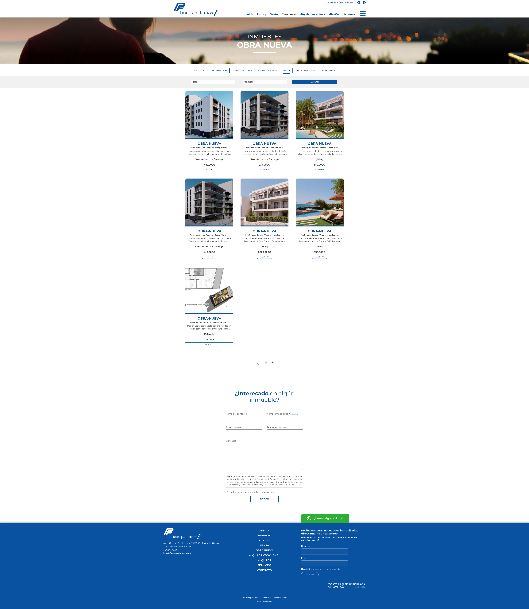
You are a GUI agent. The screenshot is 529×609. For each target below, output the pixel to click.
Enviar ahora (310, 574)
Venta (274, 14)
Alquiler (334, 14)
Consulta (231, 441)
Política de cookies (280, 598)
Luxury (261, 14)
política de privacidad (263, 492)
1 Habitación (219, 70)
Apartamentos (305, 70)
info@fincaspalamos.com (177, 553)
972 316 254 (347, 2)
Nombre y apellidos (282, 414)
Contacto (264, 570)
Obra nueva (288, 14)
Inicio (249, 14)
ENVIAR (264, 499)
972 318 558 (331, 2)
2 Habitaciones (242, 70)
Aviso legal (266, 598)
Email (234, 427)
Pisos (286, 70)
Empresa (264, 535)
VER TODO (199, 70)
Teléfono (276, 427)
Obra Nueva (328, 70)
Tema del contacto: (236, 414)
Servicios (349, 14)
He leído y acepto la (322, 569)
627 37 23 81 (172, 550)
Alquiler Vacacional (312, 14)
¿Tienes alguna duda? (328, 518)
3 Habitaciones (267, 70)
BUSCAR (315, 82)
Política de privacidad (250, 598)
